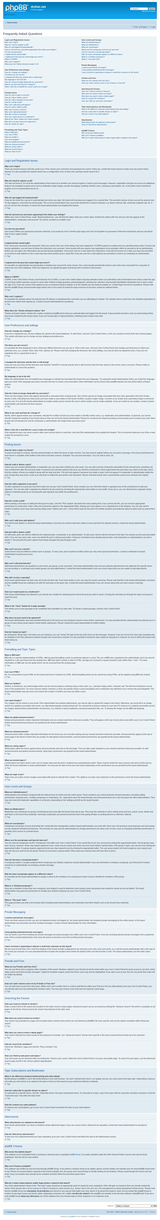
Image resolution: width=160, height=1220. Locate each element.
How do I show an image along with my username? (24, 82)
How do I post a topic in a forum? (17, 95)
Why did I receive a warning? (16, 114)
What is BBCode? (11, 132)
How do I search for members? (93, 98)
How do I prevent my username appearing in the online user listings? (30, 50)
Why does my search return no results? (97, 94)
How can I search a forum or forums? (96, 91)
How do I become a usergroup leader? (96, 52)
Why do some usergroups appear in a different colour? (102, 54)
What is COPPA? (11, 59)
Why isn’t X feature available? (93, 135)
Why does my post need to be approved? (20, 122)
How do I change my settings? (16, 72)
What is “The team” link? (91, 59)
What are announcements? (15, 144)
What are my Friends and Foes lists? (96, 81)
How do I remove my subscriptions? (95, 114)
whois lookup (33, 1188)
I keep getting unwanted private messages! (98, 70)
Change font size (153, 22)
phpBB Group (75, 1154)
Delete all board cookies (124, 1212)
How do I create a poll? (13, 102)
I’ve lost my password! (13, 52)
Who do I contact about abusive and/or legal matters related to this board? (109, 138)
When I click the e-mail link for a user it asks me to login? (26, 87)
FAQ (136, 27)
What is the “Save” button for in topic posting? (22, 119)
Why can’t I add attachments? (16, 112)
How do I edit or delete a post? (16, 97)
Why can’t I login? (11, 42)
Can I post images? (12, 139)
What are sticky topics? (13, 147)
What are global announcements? (17, 142)
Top (8, 174)
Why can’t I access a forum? (15, 110)
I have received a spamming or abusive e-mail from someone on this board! (110, 72)
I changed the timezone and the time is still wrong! (23, 77)
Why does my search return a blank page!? (98, 96)
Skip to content (9, 14)
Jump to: (110, 1206)
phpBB (72, 1216)
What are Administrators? (91, 42)
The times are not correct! (14, 75)
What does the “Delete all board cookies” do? (22, 64)
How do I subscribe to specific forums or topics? (100, 112)
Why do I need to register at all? (17, 45)
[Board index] (17, 8)
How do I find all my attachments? (94, 125)
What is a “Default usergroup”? (93, 57)
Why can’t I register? (12, 62)
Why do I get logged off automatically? (19, 47)
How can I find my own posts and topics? (97, 101)
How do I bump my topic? (14, 124)
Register (144, 27)
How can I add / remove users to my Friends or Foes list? (103, 83)
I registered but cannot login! (15, 54)
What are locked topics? (14, 149)
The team (110, 1212)
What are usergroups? (90, 47)
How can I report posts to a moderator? (20, 117)
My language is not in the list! (15, 79)
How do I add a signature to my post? (19, 100)
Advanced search (148, 11)
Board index (12, 22)
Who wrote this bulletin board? (93, 133)
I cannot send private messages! (94, 67)
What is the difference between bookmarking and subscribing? (105, 109)
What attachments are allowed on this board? (99, 122)
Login (153, 27)
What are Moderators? (90, 45)
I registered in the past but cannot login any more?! (24, 57)
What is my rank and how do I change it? (20, 84)
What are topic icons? (13, 151)
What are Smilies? (11, 137)
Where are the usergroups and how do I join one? (100, 50)
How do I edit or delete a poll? (16, 107)
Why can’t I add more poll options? (18, 105)
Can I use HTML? (11, 135)
